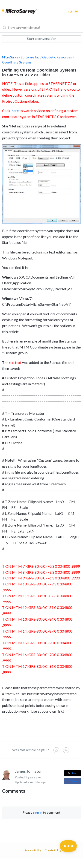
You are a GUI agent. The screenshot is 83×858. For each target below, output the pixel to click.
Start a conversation (41, 38)
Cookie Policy (53, 850)
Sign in (73, 11)
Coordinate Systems (17, 62)
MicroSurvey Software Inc (20, 57)
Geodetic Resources (57, 57)
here (15, 110)
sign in (37, 812)
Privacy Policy (33, 850)
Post (74, 773)
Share (75, 781)
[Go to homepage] (18, 11)
